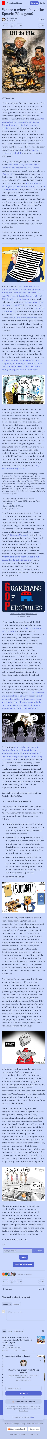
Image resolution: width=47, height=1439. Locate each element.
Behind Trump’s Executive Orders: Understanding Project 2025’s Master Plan (21, 499)
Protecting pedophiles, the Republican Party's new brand (23, 615)
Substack (12, 1434)
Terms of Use (34, 1407)
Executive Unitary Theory (13, 468)
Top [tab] (4, 1331)
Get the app (34, 1429)
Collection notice (38, 1424)
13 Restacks (27, 1274)
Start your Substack (17, 1429)
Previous (8, 1289)
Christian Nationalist (19, 535)
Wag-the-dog (8, 174)
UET (36, 465)
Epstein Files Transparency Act (23, 317)
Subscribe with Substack (25, 1401)
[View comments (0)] (12, 25)
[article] (23, 1344)
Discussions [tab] (18, 1331)
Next (40, 1289)
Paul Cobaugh (12, 18)
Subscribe (34, 3)
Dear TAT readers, (8, 1345)
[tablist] (11, 1304)
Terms (28, 1424)
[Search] (43, 1331)
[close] (40, 1360)
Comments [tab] (7, 1304)
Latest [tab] (10, 1331)
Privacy (22, 1424)
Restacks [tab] (16, 1304)
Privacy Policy (23, 1411)
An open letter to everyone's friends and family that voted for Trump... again (17, 1340)
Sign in (42, 3)
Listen (42, 19)
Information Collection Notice (27, 1409)
